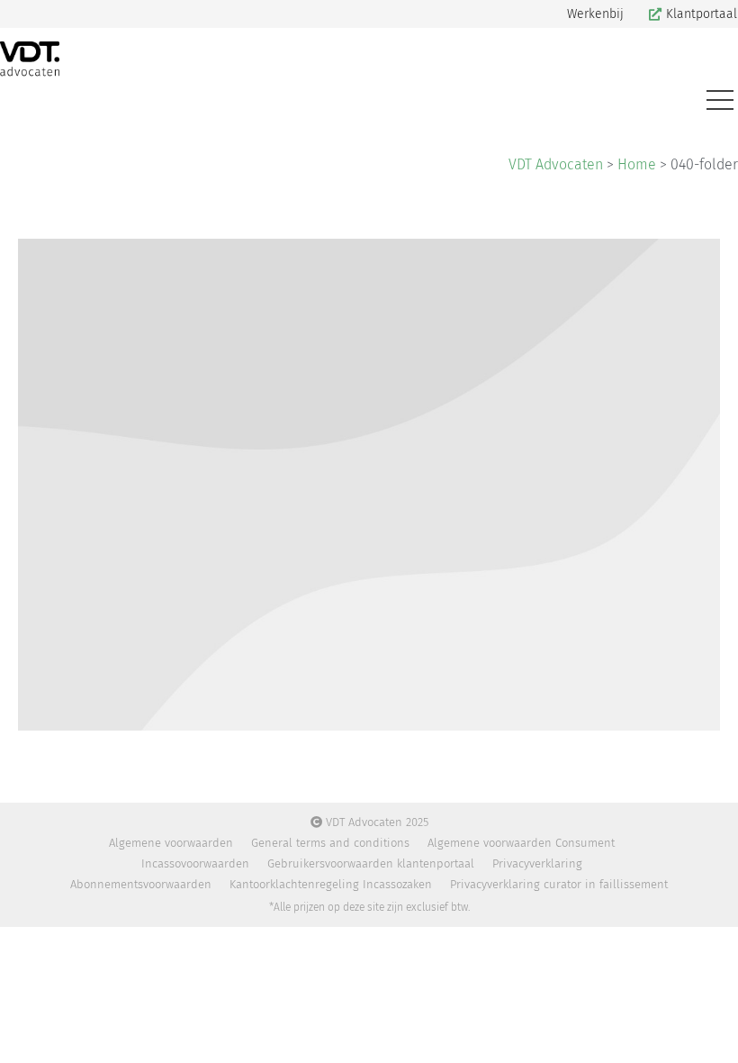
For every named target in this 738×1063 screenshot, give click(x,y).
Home (636, 164)
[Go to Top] (711, 1036)
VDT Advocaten (555, 164)
